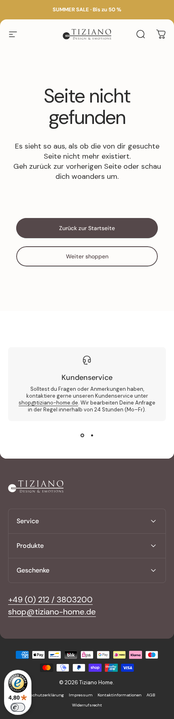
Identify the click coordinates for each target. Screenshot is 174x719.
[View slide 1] (82, 435)
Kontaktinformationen (120, 695)
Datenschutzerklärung (41, 695)
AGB (150, 695)
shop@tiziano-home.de (48, 402)
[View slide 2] (92, 435)
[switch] (18, 707)
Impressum (81, 695)
